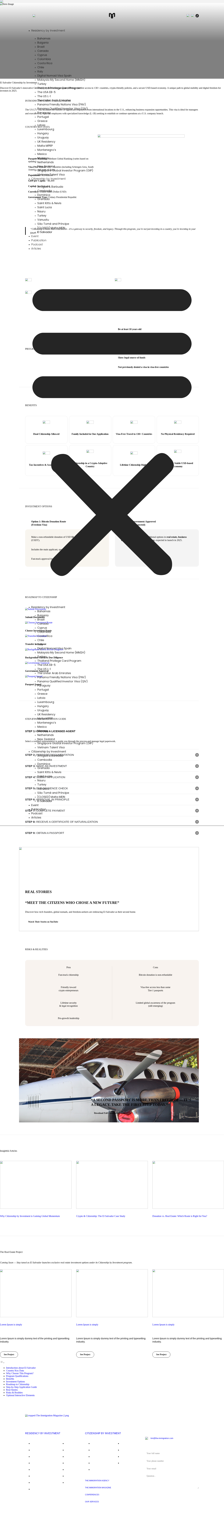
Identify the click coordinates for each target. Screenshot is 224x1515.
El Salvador (44, 232)
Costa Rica (44, 63)
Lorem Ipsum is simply (11, 1324)
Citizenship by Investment (103, 1433)
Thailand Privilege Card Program (59, 88)
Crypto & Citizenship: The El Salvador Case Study (100, 1216)
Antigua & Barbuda (50, 187)
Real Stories (12, 1389)
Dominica (43, 195)
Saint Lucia (44, 207)
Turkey (41, 84)
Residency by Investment (48, 30)
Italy (40, 71)
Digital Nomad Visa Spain (54, 75)
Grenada (43, 199)
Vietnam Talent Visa (51, 174)
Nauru (41, 211)
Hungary (43, 133)
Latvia (41, 125)
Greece (42, 121)
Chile (40, 67)
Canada (42, 51)
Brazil (40, 47)
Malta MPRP (45, 146)
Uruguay (43, 137)
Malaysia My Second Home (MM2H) (61, 80)
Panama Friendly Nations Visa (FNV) (61, 104)
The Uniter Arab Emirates (54, 100)
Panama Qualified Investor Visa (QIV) (62, 108)
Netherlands (45, 162)
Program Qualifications (17, 1376)
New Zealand (46, 166)
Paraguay (43, 113)
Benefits (10, 1378)
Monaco (42, 158)
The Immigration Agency (97, 1481)
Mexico (42, 154)
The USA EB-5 (46, 92)
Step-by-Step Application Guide (21, 1387)
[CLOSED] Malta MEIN (51, 228)
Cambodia (44, 191)
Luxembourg (45, 129)
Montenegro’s (46, 150)
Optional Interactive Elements (20, 1395)
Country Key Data (15, 1370)
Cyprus (42, 55)
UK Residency (46, 141)
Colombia (44, 59)
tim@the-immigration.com (162, 1438)
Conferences (92, 1495)
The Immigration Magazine (98, 1488)
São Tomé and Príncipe (53, 224)
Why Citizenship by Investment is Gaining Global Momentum (30, 1216)
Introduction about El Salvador (21, 1367)
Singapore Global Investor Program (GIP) (65, 170)
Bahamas (43, 38)
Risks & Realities (14, 1392)
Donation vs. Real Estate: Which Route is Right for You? (179, 1216)
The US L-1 (44, 96)
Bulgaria (42, 42)
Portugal (43, 117)
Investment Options (15, 1381)
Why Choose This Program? (20, 1373)
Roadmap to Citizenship (17, 1384)
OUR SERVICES (92, 1502)
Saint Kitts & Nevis (49, 203)
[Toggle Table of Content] (2, 1362)
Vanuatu (43, 220)
